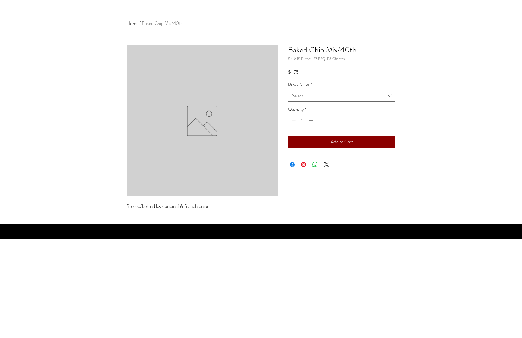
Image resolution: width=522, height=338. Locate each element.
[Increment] (311, 120)
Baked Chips (300, 84)
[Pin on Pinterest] (303, 164)
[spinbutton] (302, 120)
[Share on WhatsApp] (315, 164)
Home (132, 23)
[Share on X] (326, 164)
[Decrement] (293, 120)
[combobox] (341, 96)
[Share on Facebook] (292, 164)
